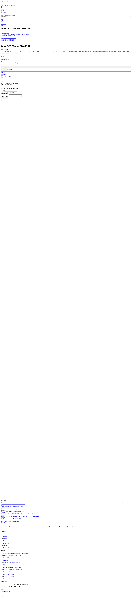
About (2, 7)
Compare (66, 66)
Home (2, 6)
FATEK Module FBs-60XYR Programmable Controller (13, 511)
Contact (2, 13)
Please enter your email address (20, 584)
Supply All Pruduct (56, 502)
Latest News (3, 12)
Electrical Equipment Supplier (35, 502)
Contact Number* (4, 93)
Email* (2, 92)
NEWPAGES (7, 591)
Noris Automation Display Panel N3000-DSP (10, 521)
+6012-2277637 (4, 1)
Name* (2, 90)
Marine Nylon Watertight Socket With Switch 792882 (12, 506)
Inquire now (10, 69)
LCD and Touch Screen (47, 502)
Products (2, 9)
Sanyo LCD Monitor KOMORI (10, 35)
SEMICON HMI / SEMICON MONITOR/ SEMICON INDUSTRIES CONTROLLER (77, 502)
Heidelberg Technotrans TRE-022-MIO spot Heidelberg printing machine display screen (20, 516)
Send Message (4, 97)
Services (2, 10)
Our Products (6, 33)
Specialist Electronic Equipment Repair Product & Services (16, 34)
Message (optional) (5, 96)
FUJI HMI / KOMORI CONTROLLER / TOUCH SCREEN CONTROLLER (108, 502)
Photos (2, 11)
